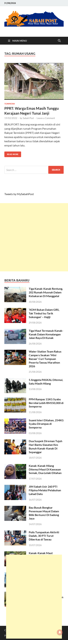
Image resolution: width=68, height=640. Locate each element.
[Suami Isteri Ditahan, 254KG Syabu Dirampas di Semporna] (15, 420)
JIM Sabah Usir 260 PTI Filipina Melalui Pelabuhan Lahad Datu (45, 490)
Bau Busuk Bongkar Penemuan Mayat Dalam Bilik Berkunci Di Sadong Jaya (44, 513)
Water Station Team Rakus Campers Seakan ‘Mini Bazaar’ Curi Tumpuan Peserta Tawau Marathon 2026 (45, 359)
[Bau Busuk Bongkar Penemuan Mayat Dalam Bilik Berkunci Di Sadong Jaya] (15, 507)
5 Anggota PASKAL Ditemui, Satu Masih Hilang (46, 381)
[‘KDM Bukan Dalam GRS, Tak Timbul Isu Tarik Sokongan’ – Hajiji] (15, 310)
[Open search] (59, 41)
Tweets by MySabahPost (19, 194)
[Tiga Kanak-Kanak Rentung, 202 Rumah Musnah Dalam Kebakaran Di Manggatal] (15, 289)
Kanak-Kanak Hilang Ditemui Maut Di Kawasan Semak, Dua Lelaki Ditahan (45, 469)
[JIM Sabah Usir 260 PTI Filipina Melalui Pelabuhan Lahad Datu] (15, 486)
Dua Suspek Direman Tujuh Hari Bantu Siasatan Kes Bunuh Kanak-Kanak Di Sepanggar (45, 446)
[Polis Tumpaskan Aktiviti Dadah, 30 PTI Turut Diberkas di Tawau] (15, 532)
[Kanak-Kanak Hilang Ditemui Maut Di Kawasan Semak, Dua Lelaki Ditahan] (15, 466)
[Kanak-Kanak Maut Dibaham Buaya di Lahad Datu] (15, 553)
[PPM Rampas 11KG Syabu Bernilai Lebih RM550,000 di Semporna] (15, 399)
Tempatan (9, 104)
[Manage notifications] (60, 632)
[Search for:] (34, 170)
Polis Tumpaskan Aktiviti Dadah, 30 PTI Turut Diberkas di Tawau (44, 535)
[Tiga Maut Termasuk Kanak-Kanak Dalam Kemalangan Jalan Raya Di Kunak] (15, 331)
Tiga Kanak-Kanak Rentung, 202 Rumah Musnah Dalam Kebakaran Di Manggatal (46, 292)
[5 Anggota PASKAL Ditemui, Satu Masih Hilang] (15, 380)
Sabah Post (28, 118)
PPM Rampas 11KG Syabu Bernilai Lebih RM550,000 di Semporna (46, 403)
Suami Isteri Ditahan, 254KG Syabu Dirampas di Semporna (46, 424)
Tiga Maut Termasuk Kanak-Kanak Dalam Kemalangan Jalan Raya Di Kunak (46, 334)
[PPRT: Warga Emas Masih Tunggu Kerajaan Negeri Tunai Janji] (34, 81)
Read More (11, 154)
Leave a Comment (46, 118)
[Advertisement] (34, 237)
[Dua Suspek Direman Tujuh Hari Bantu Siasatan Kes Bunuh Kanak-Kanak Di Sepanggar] (15, 441)
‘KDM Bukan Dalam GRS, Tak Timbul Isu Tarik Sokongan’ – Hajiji (44, 313)
